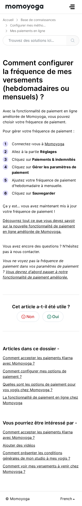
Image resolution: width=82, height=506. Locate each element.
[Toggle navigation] (72, 7)
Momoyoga (54, 144)
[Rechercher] (72, 40)
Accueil (8, 20)
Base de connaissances (38, 20)
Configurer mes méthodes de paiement (39, 25)
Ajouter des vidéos (19, 445)
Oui (55, 316)
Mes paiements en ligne (27, 31)
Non (30, 316)
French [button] (66, 498)
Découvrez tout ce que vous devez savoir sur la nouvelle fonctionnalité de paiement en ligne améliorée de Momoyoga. (39, 226)
